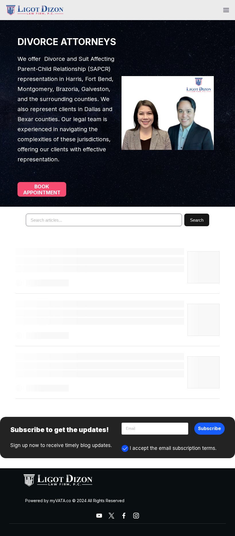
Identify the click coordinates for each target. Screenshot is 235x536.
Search (196, 220)
